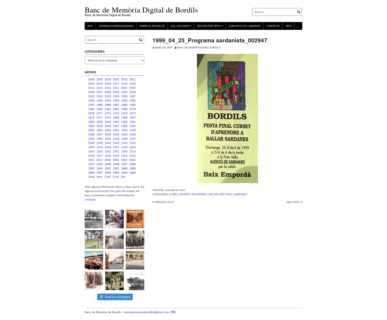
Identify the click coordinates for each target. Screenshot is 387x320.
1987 (116, 104)
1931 (132, 143)
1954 (91, 130)
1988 (108, 104)
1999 (116, 96)
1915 (116, 155)
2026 (91, 79)
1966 (91, 121)
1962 (124, 121)
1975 (116, 113)
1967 (132, 117)
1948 (91, 134)
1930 (91, 147)
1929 (99, 147)
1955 (132, 126)
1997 (132, 96)
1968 (124, 117)
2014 (91, 87)
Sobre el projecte (152, 26)
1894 (99, 168)
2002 (91, 96)
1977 (99, 113)
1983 (99, 109)
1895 (91, 168)
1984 (91, 109)
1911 (91, 160)
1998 (124, 96)
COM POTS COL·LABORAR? (245, 26)
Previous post (164, 202)
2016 (124, 83)
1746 (115, 176)
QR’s (288, 26)
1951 (116, 130)
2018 (108, 83)
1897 (124, 164)
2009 (132, 87)
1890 (124, 168)
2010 (124, 87)
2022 (124, 79)
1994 (108, 100)
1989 (99, 104)
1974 (124, 113)
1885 (108, 172)
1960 (91, 126)
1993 (116, 100)
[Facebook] (172, 312)
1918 (91, 155)
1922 (108, 151)
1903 (132, 160)
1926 (124, 147)
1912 (132, 155)
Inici (90, 26)
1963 (116, 121)
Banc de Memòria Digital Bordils (199, 47)
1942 (91, 138)
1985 (132, 104)
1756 (107, 176)
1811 (99, 176)
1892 (108, 168)
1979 (132, 109)
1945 (116, 134)
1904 (124, 160)
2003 (132, 92)
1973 (132, 113)
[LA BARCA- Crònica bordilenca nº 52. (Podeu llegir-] (135, 281)
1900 (99, 164)
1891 (116, 168)
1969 (116, 117)
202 (123, 176)
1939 (116, 138)
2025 (99, 79)
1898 (116, 164)
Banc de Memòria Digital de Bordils (141, 9)
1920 (124, 151)
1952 (108, 130)
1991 (132, 100)
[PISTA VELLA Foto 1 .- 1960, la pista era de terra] (94, 219)
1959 (99, 126)
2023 (116, 79)
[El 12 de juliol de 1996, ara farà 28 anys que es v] (94, 260)
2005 (116, 92)
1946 (108, 134)
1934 (108, 143)
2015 (132, 83)
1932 (124, 143)
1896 (132, 164)
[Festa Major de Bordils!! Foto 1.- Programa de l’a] (135, 219)
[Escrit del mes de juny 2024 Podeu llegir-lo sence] (94, 281)
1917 (99, 155)
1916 (108, 155)
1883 (124, 172)
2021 (132, 79)
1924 (91, 151)
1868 (132, 172)
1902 (91, 164)
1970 (108, 117)
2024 (108, 79)
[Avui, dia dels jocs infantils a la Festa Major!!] (114, 219)
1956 (124, 126)
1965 (99, 121)
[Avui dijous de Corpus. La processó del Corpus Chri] (114, 281)
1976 (108, 113)
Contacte (273, 26)
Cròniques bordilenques (116, 26)
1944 (124, 134)
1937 (132, 138)
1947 (99, 134)
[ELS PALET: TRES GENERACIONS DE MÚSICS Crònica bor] (135, 239)
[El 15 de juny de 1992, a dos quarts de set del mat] (114, 239)
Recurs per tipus (220, 194)
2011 (116, 87)
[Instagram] (174, 312)
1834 (91, 176)
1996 (91, 100)
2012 (108, 87)
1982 (108, 109)
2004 (124, 92)
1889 (132, 168)
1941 (99, 138)
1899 (108, 164)
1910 (99, 160)
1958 (108, 126)
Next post (293, 202)
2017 (116, 83)
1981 (116, 109)
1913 (124, 155)
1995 (99, 100)
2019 (99, 83)
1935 (99, 143)
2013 (99, 87)
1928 (108, 147)
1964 (108, 121)
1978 (91, 113)
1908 (107, 160)
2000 (108, 96)
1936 (91, 143)
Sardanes (240, 194)
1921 (116, 151)
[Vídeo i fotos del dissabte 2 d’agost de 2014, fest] (94, 239)
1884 (116, 172)
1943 (132, 134)
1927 (116, 147)
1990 (91, 104)
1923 (99, 151)
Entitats (184, 194)
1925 (132, 147)
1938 (124, 138)
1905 (115, 160)
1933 (116, 143)
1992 (124, 100)
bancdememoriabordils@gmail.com (147, 312)
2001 (99, 96)
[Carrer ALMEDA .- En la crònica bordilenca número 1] (114, 260)
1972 (91, 117)
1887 (99, 172)
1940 (108, 138)
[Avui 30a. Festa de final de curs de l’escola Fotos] (135, 260)
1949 (132, 130)
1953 (99, 130)
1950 (124, 130)
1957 (116, 126)
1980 (124, 109)
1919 (132, 151)
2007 (99, 92)
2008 (91, 92)
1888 (91, 172)
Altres (173, 194)
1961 (132, 121)
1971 (99, 117)
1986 (124, 104)
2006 (108, 92)
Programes (199, 194)
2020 (91, 83)
